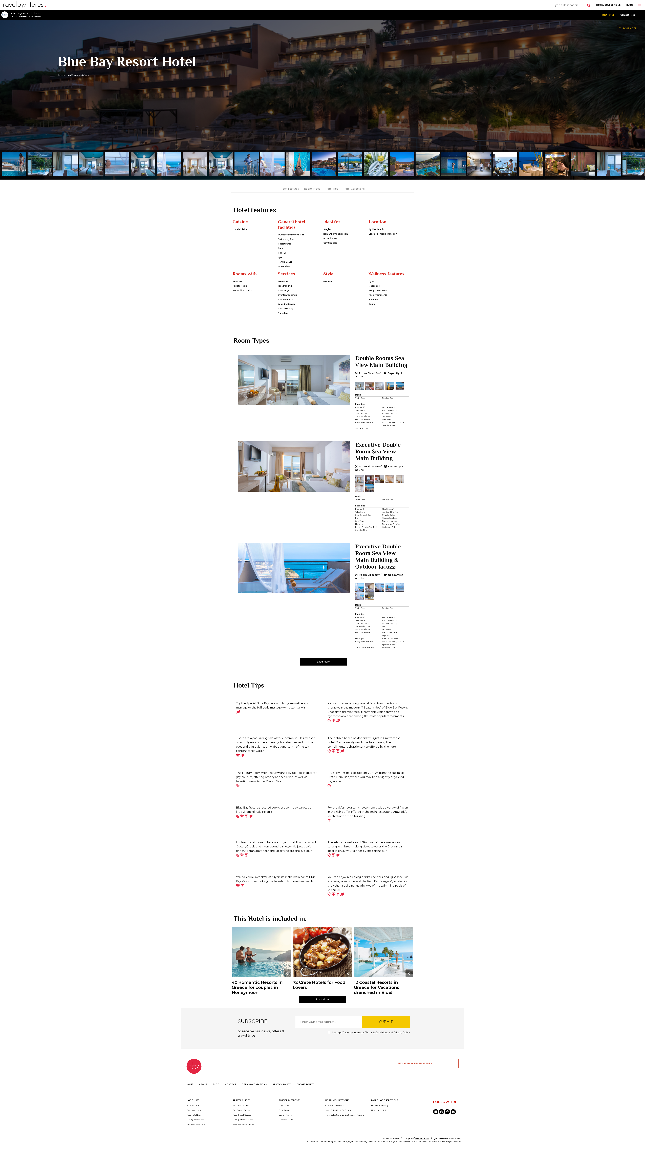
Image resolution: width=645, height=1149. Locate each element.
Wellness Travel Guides (243, 1124)
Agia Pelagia (35, 16)
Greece (13, 16)
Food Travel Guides (242, 1115)
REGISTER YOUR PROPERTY (415, 1063)
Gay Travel (284, 1106)
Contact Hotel (628, 15)
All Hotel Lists (192, 1106)
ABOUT (203, 1084)
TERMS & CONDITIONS (254, 1084)
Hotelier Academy (379, 1106)
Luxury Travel (285, 1115)
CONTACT (230, 1084)
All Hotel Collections (334, 1106)
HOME (189, 1084)
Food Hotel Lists (193, 1115)
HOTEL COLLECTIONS (608, 5)
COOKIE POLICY (305, 1084)
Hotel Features (290, 188)
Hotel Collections (353, 188)
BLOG (629, 5)
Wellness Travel (286, 1120)
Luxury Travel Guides (243, 1120)
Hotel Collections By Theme (338, 1110)
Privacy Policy (402, 1032)
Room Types (312, 188)
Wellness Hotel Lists (195, 1124)
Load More (323, 661)
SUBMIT (386, 1022)
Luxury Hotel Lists (195, 1120)
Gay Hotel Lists (193, 1110)
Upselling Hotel (378, 1110)
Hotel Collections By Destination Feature (344, 1115)
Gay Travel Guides (241, 1110)
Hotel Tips (331, 188)
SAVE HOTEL (629, 28)
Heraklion (23, 16)
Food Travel (284, 1110)
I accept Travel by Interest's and (371, 1032)
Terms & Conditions (376, 1032)
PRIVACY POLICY (281, 1084)
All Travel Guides (241, 1106)
